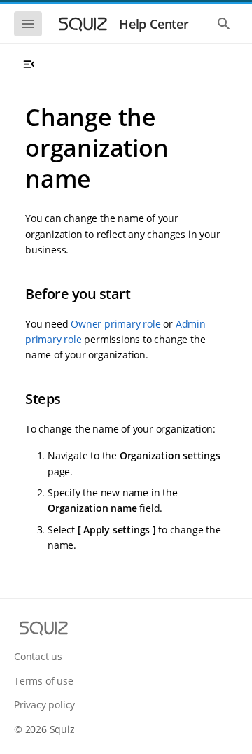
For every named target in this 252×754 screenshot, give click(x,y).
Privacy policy (44, 704)
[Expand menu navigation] (28, 64)
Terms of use (44, 680)
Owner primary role (115, 323)
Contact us (38, 656)
